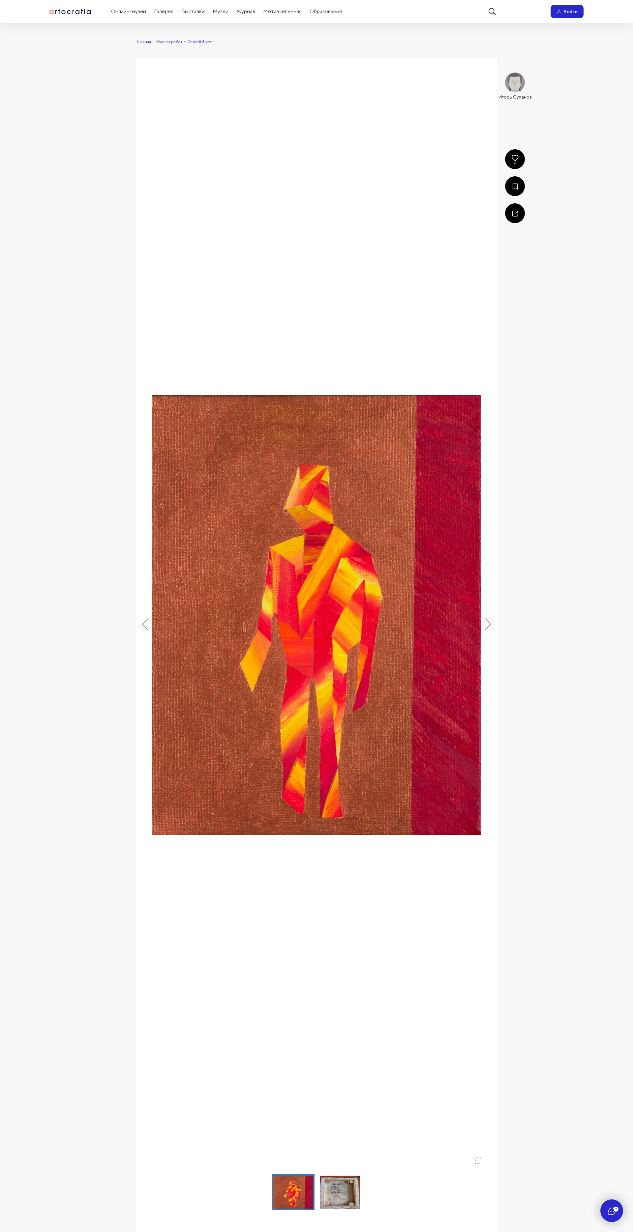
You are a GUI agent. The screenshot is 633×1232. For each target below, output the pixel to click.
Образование (326, 11)
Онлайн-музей (128, 11)
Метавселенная (282, 11)
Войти (570, 11)
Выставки (193, 11)
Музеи (220, 11)
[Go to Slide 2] (339, 1192)
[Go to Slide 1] (293, 1192)
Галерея (163, 11)
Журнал (245, 11)
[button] (316, 615)
